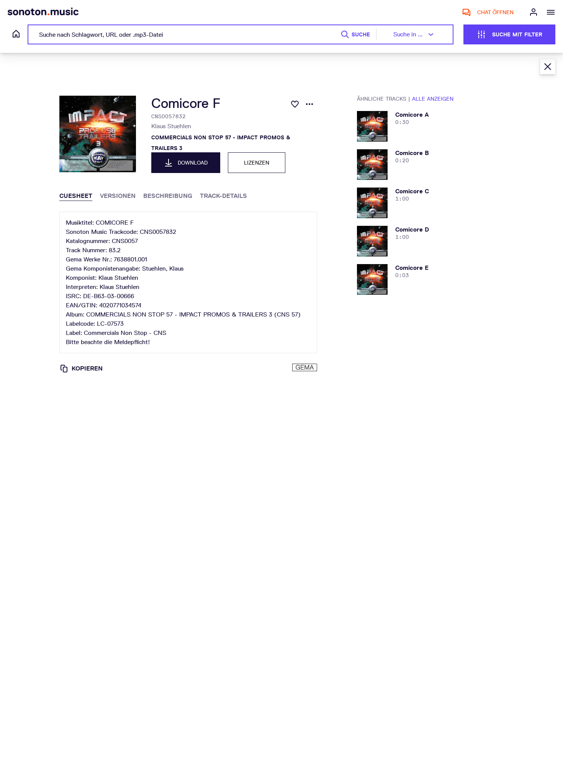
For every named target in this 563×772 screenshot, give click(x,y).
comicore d (412, 229)
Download (193, 163)
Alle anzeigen (432, 99)
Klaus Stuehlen (171, 126)
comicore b (412, 153)
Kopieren (87, 368)
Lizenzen (256, 163)
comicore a (412, 114)
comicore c (412, 191)
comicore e (412, 267)
